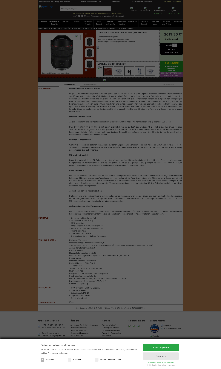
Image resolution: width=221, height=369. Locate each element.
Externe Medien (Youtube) (110, 360)
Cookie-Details (152, 365)
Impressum (171, 365)
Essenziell (50, 360)
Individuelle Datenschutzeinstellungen (161, 362)
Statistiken (77, 360)
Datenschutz (162, 365)
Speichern (161, 356)
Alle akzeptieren (161, 347)
